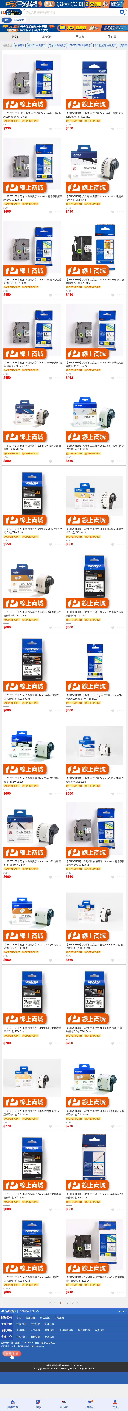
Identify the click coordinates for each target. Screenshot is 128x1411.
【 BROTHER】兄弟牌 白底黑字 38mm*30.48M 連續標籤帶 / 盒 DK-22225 (94, 530)
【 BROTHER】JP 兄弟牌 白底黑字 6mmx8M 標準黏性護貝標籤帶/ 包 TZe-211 (32, 114)
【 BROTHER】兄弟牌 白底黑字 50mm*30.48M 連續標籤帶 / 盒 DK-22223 (94, 779)
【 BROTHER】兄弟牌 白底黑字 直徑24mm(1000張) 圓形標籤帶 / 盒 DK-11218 (95, 946)
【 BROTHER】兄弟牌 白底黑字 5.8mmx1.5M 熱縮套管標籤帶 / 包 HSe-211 (95, 1195)
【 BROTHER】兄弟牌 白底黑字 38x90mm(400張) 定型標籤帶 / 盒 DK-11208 (33, 613)
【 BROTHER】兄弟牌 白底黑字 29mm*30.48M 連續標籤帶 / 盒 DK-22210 (32, 447)
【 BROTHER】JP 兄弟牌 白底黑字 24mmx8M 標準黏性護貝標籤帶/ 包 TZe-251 (95, 863)
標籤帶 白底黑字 (36, 45)
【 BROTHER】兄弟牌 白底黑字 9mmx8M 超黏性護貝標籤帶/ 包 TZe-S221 (33, 530)
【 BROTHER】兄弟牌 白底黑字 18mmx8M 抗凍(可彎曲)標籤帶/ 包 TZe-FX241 (94, 1029)
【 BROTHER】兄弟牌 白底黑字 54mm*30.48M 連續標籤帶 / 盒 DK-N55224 (32, 863)
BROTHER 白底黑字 (80, 45)
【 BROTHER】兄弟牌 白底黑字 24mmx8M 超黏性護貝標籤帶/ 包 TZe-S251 (32, 1195)
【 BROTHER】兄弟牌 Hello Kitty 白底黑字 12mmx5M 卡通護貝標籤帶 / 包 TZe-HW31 (94, 696)
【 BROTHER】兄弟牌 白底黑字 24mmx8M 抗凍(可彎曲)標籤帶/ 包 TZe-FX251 (32, 1278)
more (121, 1311)
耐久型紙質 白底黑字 (105, 45)
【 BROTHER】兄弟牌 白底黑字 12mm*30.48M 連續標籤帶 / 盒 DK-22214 (94, 198)
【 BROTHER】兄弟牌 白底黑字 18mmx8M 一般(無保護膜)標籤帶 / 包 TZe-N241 (95, 281)
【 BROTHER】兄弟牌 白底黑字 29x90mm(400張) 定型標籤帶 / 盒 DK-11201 (95, 447)
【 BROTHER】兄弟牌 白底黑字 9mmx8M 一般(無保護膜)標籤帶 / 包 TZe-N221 (94, 114)
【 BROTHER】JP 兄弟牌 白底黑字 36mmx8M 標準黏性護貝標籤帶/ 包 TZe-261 (95, 1278)
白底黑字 (20, 45)
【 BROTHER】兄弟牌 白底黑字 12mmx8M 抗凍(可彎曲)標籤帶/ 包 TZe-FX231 (32, 696)
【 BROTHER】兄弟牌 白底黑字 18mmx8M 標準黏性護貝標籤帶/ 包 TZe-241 (95, 364)
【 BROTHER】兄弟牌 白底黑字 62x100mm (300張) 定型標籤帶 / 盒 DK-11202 (32, 946)
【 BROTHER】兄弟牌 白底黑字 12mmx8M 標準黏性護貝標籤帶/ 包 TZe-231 (32, 281)
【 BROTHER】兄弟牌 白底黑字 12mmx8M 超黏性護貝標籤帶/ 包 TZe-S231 (95, 613)
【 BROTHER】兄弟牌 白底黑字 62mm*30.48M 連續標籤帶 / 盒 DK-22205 (32, 779)
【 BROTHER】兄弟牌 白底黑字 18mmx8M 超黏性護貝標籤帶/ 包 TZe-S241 (32, 1029)
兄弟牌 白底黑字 (57, 45)
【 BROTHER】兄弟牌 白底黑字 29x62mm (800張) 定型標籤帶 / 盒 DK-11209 (95, 1112)
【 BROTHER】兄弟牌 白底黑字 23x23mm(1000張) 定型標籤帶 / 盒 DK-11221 (32, 1112)
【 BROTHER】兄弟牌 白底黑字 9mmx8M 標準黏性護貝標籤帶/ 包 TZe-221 (33, 198)
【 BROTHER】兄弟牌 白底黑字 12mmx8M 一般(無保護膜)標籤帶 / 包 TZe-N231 (33, 364)
